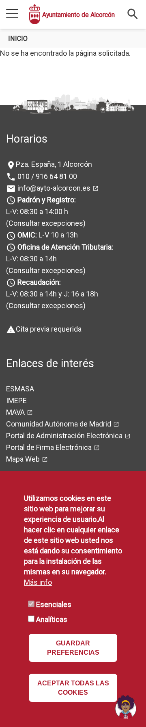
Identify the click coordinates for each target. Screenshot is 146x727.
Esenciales (53, 604)
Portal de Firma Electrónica (49, 447)
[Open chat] (126, 707)
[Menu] (12, 14)
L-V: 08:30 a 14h (31, 258)
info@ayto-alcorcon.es (53, 188)
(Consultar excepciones (44, 223)
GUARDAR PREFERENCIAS (73, 648)
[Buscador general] (133, 13)
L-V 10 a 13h (47, 235)
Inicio (18, 38)
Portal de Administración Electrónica (64, 435)
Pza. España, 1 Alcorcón (54, 164)
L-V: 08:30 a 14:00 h (37, 211)
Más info (38, 582)
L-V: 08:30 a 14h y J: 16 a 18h (52, 294)
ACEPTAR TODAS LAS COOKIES (73, 688)
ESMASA (20, 389)
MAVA (15, 412)
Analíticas (51, 619)
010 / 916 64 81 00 (46, 176)
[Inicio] (34, 14)
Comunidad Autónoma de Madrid (58, 424)
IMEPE (16, 400)
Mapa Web (23, 459)
